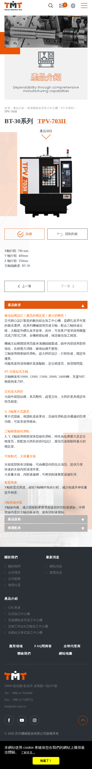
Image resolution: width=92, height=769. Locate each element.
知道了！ (46, 760)
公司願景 (14, 578)
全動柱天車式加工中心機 (25, 632)
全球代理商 (72, 646)
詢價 (29, 234)
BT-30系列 (67, 108)
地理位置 (14, 585)
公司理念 (14, 572)
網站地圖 (66, 653)
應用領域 (16, 646)
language (73, 5)
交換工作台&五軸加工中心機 (28, 626)
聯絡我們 (24, 653)
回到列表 (71, 234)
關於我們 (11, 557)
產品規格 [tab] (14, 519)
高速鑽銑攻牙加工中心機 (42, 108)
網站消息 (56, 566)
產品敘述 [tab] (14, 305)
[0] (61, 5)
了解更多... (28, 752)
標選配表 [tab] (14, 528)
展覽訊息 (56, 572)
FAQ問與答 (43, 646)
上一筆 (26, 286)
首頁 (7, 108)
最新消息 (53, 557)
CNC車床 (14, 607)
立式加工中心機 (19, 614)
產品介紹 (18, 108)
